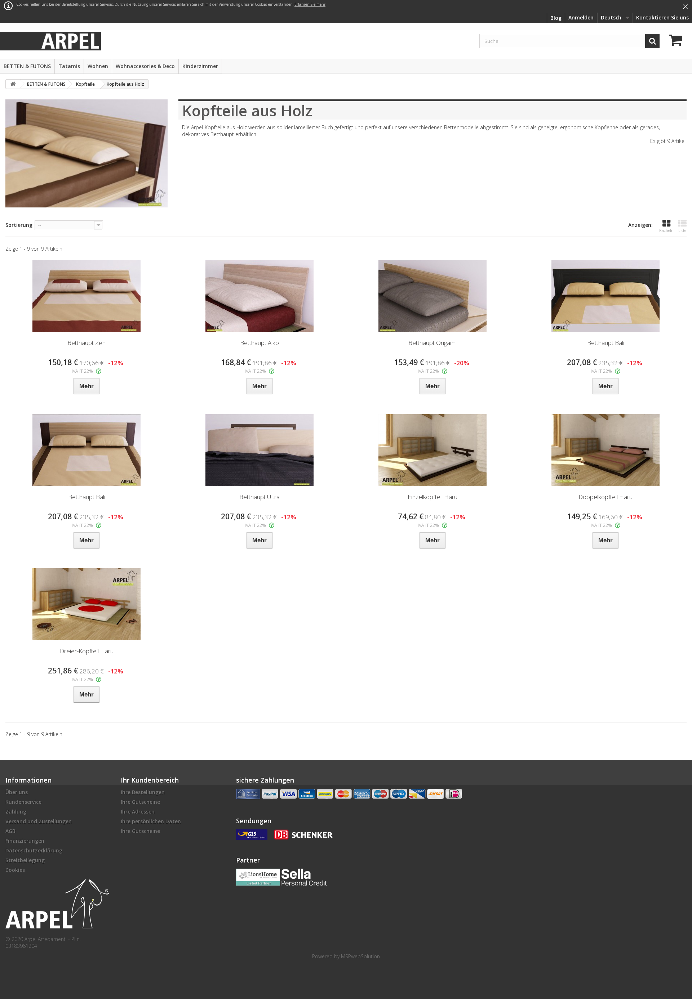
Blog (556, 17)
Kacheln (666, 230)
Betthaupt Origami (432, 343)
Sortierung (18, 224)
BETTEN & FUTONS (27, 66)
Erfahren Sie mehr (309, 4)
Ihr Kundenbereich (150, 780)
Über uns (16, 792)
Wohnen (98, 66)
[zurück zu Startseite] (13, 84)
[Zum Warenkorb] (677, 41)
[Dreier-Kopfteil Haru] (86, 604)
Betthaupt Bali (605, 343)
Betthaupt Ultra (259, 497)
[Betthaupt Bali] (605, 296)
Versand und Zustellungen (38, 821)
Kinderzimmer (200, 66)
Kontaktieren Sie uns (662, 17)
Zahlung (15, 811)
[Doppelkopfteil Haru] (605, 450)
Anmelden (581, 17)
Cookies (15, 869)
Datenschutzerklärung (33, 850)
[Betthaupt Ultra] (259, 450)
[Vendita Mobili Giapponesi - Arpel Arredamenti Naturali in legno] (70, 40)
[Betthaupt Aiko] (259, 296)
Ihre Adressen (138, 811)
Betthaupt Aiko (259, 343)
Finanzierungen (24, 840)
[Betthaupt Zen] (86, 296)
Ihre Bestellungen (143, 792)
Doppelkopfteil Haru (605, 497)
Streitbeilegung (25, 860)
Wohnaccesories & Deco (145, 66)
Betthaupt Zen (86, 343)
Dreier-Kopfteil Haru (87, 651)
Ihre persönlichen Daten (151, 821)
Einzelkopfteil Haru (432, 497)
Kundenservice (23, 801)
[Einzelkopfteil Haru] (432, 450)
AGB (10, 831)
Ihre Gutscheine (140, 801)
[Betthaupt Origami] (432, 296)
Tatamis (69, 66)
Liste (682, 230)
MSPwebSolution (360, 956)
